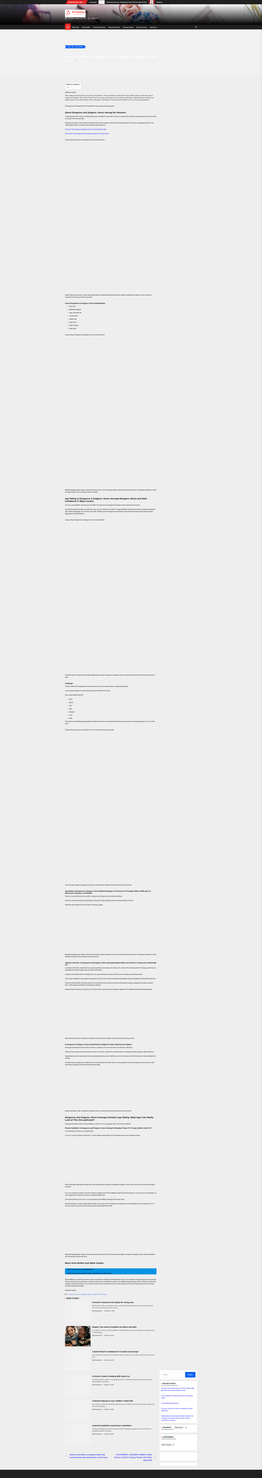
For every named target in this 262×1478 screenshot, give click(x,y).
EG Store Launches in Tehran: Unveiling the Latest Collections (176, 1420)
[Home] (68, 27)
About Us (153, 27)
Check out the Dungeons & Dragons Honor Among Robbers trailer (85, 129)
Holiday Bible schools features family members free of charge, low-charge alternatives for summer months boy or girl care (177, 1428)
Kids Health (86, 27)
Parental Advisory (99, 27)
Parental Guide (128, 27)
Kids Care (75, 27)
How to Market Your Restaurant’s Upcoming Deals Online (177, 1407)
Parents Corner (141, 27)
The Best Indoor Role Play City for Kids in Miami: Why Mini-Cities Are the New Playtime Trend (177, 1399)
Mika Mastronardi (70, 60)
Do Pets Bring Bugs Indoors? (170, 1413)
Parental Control (114, 27)
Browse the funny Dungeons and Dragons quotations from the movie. (87, 133)
